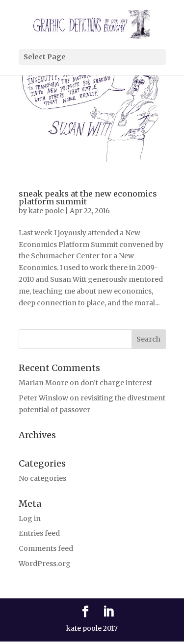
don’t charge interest (116, 382)
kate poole (46, 210)
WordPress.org (45, 563)
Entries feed (39, 533)
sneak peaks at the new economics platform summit (88, 197)
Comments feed (46, 548)
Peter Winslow (43, 398)
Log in (30, 518)
